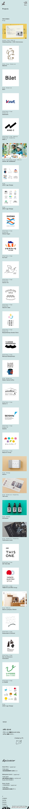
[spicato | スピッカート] (3, 3)
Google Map (12, 767)
